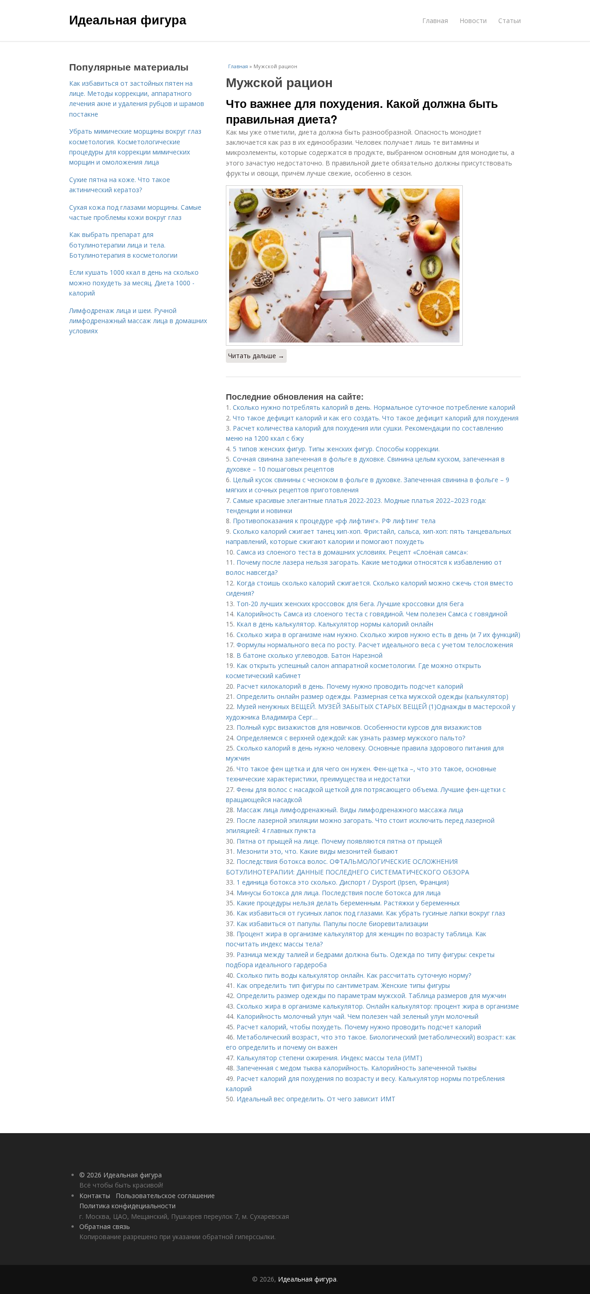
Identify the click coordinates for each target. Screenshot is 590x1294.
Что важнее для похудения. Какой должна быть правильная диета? (362, 111)
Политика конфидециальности (127, 1205)
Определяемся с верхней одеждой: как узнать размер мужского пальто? (350, 737)
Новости (473, 20)
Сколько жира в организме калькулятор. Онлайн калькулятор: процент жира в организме (377, 1006)
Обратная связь (104, 1226)
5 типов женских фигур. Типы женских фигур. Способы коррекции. (336, 448)
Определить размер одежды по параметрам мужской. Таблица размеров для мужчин (371, 995)
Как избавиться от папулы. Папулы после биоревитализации (332, 923)
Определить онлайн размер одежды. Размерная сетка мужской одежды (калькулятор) (372, 696)
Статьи (509, 20)
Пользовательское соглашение (165, 1195)
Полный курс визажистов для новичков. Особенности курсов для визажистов (359, 727)
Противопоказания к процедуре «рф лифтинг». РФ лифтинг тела (334, 520)
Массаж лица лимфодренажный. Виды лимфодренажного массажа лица (349, 809)
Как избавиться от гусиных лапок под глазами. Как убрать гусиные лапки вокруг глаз (370, 913)
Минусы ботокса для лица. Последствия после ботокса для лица (338, 892)
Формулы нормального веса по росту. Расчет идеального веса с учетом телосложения (374, 644)
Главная (435, 20)
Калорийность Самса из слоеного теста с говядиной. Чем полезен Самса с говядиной (371, 613)
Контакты (94, 1195)
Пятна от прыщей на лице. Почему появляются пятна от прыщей (339, 841)
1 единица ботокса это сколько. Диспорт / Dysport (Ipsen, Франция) (342, 882)
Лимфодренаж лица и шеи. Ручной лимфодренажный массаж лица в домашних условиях (138, 321)
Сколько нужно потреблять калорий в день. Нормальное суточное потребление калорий (374, 407)
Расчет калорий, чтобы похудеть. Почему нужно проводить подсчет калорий (358, 1026)
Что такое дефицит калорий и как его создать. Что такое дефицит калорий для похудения (376, 418)
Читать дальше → (256, 355)
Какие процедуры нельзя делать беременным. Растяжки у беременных (348, 902)
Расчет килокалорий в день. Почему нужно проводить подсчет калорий (349, 686)
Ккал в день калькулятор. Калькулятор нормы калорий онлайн (334, 624)
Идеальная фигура (127, 19)
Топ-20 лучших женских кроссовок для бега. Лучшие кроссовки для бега (350, 603)
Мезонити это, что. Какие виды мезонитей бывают (317, 851)
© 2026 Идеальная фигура (120, 1174)
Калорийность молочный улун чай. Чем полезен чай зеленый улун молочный (357, 1016)
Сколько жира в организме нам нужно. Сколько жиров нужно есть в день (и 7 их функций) (378, 634)
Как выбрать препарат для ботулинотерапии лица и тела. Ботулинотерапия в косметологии (123, 245)
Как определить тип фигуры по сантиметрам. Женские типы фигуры (343, 985)
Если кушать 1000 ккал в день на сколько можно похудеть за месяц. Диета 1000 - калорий (134, 282)
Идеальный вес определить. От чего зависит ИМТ (315, 1098)
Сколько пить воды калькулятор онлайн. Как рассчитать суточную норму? (353, 975)
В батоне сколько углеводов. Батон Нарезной (309, 655)
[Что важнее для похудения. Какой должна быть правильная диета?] (373, 265)
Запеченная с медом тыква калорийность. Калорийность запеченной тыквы (356, 1068)
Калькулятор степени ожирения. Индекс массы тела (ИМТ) (329, 1057)
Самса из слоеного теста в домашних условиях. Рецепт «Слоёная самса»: (352, 552)
